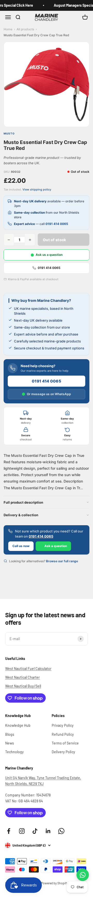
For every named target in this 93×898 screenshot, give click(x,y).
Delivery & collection (21, 515)
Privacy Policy (63, 725)
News (9, 743)
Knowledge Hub (17, 725)
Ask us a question (49, 255)
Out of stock (54, 240)
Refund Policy (63, 734)
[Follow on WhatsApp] (61, 831)
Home (8, 29)
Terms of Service (65, 743)
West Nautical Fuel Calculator (28, 668)
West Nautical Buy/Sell (23, 686)
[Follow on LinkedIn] (48, 831)
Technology (14, 752)
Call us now (20, 546)
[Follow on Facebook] (8, 831)
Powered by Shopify (54, 883)
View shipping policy (36, 189)
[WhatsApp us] (82, 875)
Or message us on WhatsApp (49, 394)
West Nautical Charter (22, 677)
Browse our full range (62, 561)
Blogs (9, 734)
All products (25, 29)
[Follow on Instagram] (21, 831)
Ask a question (55, 546)
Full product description (23, 502)
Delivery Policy (63, 752)
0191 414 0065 (56, 224)
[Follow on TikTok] (35, 831)
